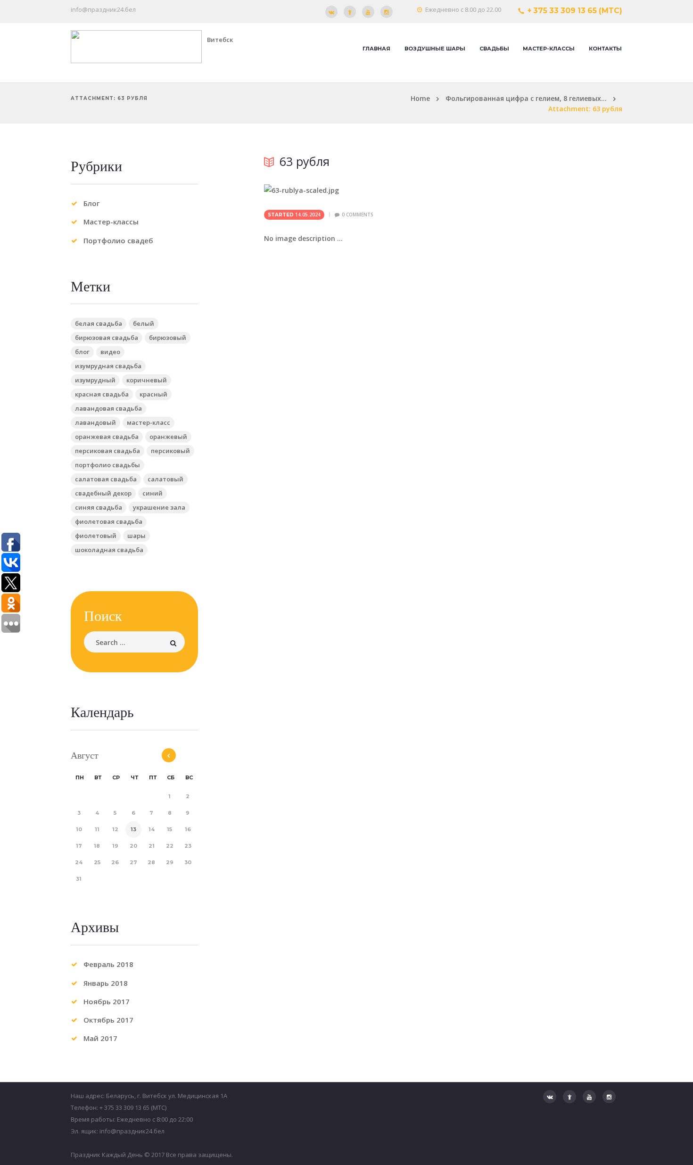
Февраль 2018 (108, 964)
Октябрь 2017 (108, 1020)
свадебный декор (103, 493)
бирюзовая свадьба (106, 337)
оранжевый (168, 436)
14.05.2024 (308, 214)
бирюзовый (167, 337)
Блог (91, 203)
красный (153, 394)
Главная (376, 48)
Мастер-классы (549, 48)
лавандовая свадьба (108, 408)
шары (136, 535)
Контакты (605, 48)
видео (110, 351)
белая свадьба (98, 323)
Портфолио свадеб (118, 240)
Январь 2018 (105, 983)
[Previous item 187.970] (353, 190)
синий (152, 493)
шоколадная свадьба (109, 549)
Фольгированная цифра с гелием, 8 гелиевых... (526, 98)
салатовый (165, 479)
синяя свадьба (98, 507)
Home (420, 98)
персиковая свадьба (107, 450)
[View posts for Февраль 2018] (169, 755)
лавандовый (95, 422)
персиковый (170, 450)
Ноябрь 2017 (106, 1001)
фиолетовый (95, 535)
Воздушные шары (434, 48)
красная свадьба (102, 394)
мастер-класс (148, 422)
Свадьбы (494, 48)
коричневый (146, 380)
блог (82, 351)
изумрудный (95, 380)
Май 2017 (100, 1038)
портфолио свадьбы (107, 465)
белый (143, 323)
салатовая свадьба (106, 479)
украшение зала (159, 507)
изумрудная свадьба (108, 366)
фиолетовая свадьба (108, 521)
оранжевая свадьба (107, 436)
